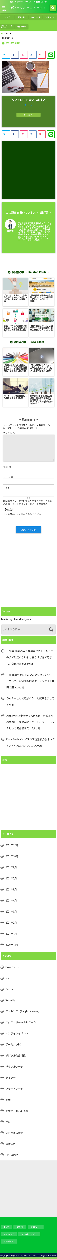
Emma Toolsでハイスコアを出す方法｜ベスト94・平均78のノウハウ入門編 (30, 742)
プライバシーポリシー (6, 26)
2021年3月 (11, 911)
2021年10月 (12, 856)
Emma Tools (12, 967)
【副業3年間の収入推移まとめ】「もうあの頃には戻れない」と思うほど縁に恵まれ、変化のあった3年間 (29, 657)
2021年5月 (11, 889)
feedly (29, 115)
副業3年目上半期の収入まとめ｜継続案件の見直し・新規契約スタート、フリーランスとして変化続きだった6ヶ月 (30, 722)
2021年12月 (12, 845)
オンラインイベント (17, 1033)
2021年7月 (11, 878)
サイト (6, 487)
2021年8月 (11, 867)
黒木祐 (10, 231)
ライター (11, 1077)
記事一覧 (21, 17)
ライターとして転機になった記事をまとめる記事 (30, 701)
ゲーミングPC (13, 1044)
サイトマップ (49, 17)
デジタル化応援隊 (16, 1055)
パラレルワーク (14, 1066)
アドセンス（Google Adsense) (23, 1011)
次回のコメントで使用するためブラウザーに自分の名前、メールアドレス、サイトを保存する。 (27, 502)
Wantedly (11, 1000)
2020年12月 (12, 944)
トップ (7, 17)
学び (8, 1122)
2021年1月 (11, 933)
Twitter (10, 989)
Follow (28, 105)
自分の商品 (12, 1155)
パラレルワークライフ (20, 1255)
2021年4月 (11, 900)
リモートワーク (14, 1088)
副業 (8, 1099)
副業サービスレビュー (18, 1111)
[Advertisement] (28, 169)
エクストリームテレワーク (21, 1022)
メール (8, 477)
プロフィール (35, 17)
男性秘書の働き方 (16, 1133)
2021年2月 (11, 922)
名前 (7, 467)
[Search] (51, 629)
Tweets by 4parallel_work (16, 619)
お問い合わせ (21, 26)
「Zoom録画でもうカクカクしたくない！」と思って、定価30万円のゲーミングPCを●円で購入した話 (30, 681)
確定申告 (11, 1144)
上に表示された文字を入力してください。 (24, 514)
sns (7, 978)
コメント (9, 433)
